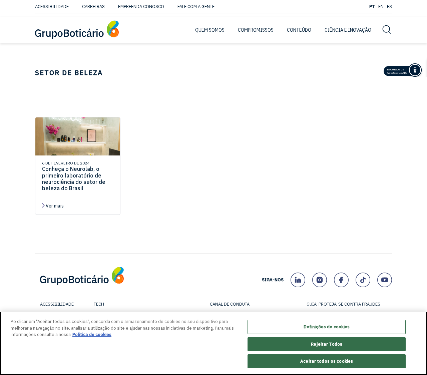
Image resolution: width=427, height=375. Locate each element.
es (389, 6)
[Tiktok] (362, 279)
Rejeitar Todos (326, 344)
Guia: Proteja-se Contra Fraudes (343, 304)
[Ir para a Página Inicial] (77, 30)
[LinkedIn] (297, 279)
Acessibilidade (52, 6)
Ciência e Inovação (348, 30)
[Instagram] (319, 279)
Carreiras (93, 6)
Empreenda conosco (141, 6)
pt (372, 6)
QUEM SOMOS (210, 30)
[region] (213, 343)
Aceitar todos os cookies (326, 361)
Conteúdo (299, 30)
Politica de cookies (91, 334)
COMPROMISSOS (256, 30)
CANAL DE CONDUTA (230, 304)
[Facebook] (341, 279)
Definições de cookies (327, 327)
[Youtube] (384, 279)
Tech (99, 304)
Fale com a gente (196, 6)
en (381, 6)
